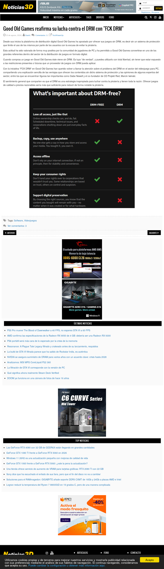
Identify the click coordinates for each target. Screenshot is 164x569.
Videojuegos (30, 220)
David (27, 35)
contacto (136, 553)
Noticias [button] (58, 17)
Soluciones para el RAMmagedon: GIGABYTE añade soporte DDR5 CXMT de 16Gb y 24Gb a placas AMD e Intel (63, 479)
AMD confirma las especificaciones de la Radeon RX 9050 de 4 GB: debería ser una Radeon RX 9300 (59, 335)
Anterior (11, 233)
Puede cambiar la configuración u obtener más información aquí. (66, 565)
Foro (111, 17)
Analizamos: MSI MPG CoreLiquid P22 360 (29, 362)
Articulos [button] (74, 17)
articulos (82, 553)
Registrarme (145, 12)
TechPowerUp (57, 35)
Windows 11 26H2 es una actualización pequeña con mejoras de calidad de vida (47, 458)
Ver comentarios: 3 (17, 225)
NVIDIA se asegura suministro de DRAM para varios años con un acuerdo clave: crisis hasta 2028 (57, 357)
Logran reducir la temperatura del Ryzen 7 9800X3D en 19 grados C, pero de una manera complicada (58, 484)
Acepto (149, 560)
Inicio (47, 17)
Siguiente (153, 233)
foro (106, 553)
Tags (88, 17)
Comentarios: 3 (41, 35)
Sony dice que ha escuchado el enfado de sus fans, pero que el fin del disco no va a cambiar (53, 474)
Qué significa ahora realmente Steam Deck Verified (33, 372)
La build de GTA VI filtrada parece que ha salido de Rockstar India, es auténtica (47, 351)
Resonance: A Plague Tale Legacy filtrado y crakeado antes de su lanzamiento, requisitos (52, 346)
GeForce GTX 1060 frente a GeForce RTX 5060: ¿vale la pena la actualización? (47, 463)
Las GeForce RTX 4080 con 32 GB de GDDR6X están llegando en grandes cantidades (50, 447)
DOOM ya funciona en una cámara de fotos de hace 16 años (38, 378)
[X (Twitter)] (150, 17)
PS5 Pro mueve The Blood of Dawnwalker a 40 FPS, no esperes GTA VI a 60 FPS (48, 330)
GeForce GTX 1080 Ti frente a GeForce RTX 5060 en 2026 (36, 452)
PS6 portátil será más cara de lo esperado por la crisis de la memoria (42, 340)
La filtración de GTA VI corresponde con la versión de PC (36, 367)
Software (18, 220)
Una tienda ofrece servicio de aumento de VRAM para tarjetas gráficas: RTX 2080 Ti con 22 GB (54, 468)
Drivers (100, 17)
